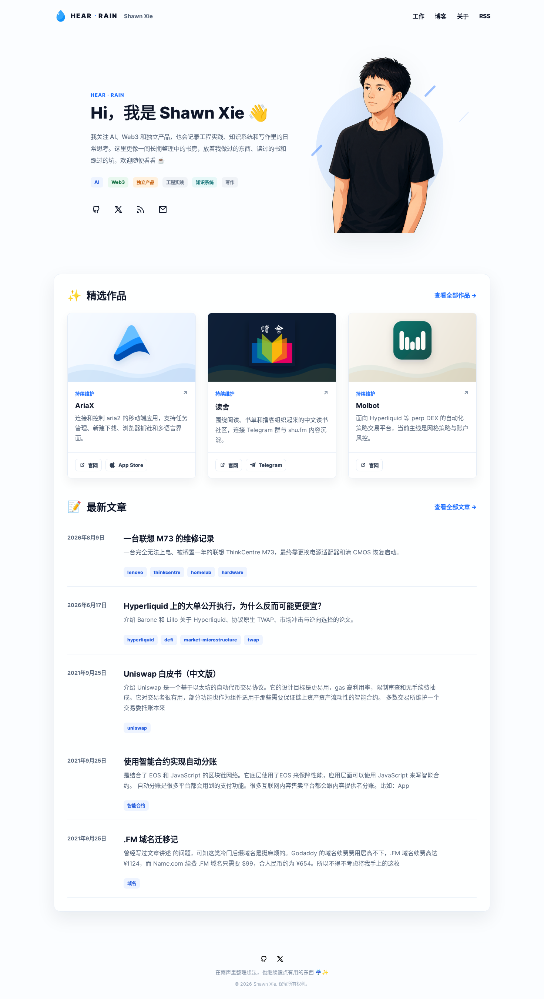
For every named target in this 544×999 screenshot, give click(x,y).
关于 (463, 16)
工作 (418, 16)
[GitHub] (96, 209)
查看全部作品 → (455, 295)
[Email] (162, 209)
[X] (118, 209)
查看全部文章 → (455, 507)
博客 (441, 16)
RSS (484, 16)
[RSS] (140, 209)
